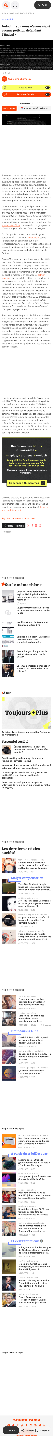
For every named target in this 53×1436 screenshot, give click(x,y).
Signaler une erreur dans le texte (18, 518)
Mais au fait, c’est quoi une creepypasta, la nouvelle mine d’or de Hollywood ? (34, 1266)
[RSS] (35, 1425)
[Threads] (44, 1425)
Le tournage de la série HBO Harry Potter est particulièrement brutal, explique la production (24, 775)
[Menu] (15, 5)
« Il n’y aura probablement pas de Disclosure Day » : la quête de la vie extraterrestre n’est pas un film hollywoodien (35, 1250)
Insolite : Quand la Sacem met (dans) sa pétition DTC (32, 623)
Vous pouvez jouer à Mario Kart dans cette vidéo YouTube (34, 1177)
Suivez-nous (9, 108)
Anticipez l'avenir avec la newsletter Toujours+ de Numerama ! (26, 733)
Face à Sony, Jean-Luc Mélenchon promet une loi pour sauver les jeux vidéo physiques (32, 1300)
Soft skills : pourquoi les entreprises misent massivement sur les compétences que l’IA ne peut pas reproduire (34, 1018)
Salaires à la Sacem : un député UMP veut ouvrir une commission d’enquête (33, 639)
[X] (17, 1425)
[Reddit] (31, 1425)
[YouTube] (8, 1425)
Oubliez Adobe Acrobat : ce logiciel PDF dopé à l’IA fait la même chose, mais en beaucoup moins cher (33, 595)
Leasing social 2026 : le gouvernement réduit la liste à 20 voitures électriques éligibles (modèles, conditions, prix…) (34, 1162)
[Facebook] (26, 1425)
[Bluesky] (40, 1425)
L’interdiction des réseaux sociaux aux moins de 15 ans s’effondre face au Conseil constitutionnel (33, 865)
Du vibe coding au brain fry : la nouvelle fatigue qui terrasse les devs (22, 759)
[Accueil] (6, 5)
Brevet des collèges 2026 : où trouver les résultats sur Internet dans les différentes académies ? (33, 1212)
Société (9, 19)
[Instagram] (22, 1425)
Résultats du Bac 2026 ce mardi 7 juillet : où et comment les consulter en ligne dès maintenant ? (34, 1195)
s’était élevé (33, 237)
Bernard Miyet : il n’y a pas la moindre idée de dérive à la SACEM (32, 654)
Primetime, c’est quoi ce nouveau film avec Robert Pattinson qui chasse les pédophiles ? (32, 1002)
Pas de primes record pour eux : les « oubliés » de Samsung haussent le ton (32, 1228)
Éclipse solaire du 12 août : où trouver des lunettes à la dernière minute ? (31, 749)
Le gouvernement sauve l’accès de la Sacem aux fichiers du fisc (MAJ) (33, 610)
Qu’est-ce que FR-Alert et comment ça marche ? (31, 1072)
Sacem (7, 532)
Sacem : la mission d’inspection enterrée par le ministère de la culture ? (33, 668)
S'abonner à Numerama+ (24, 483)
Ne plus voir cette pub (13, 577)
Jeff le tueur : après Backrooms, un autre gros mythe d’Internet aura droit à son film (34, 903)
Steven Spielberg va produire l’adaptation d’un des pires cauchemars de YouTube (34, 1283)
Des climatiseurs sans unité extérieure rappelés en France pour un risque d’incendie (33, 1141)
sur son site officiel (11, 225)
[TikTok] (13, 1425)
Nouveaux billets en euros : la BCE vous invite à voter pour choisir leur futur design (26, 766)
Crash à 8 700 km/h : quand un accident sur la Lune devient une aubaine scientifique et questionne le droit (33, 1040)
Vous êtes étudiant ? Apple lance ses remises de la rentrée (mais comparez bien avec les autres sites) (34, 887)
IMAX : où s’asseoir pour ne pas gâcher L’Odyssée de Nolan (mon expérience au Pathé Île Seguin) (26, 785)
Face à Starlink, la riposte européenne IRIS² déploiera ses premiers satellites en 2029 (34, 937)
